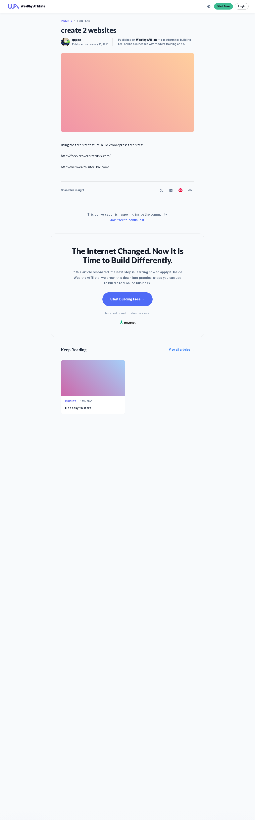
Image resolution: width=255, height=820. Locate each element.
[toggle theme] (209, 6)
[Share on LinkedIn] (171, 190)
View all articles (181, 349)
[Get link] (190, 190)
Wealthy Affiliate (146, 39)
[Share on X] (161, 190)
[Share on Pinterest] (180, 190)
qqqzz (76, 40)
